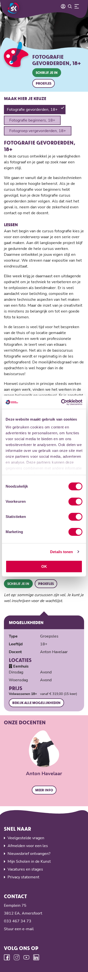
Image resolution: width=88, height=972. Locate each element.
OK (44, 566)
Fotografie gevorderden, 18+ (32, 109)
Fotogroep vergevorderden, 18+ (37, 131)
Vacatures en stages (25, 869)
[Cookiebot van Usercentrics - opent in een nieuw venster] (62, 402)
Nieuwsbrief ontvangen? (29, 853)
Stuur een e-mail (19, 929)
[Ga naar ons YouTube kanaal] (26, 957)
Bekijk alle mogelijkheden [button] (36, 703)
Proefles (43, 83)
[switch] (75, 501)
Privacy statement (23, 877)
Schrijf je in (47, 72)
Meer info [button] (44, 790)
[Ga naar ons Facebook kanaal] (7, 957)
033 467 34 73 (17, 921)
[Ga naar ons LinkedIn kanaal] (36, 957)
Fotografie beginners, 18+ (32, 120)
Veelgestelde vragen (26, 838)
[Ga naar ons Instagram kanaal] (17, 957)
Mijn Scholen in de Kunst (29, 861)
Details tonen (61, 552)
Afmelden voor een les (28, 846)
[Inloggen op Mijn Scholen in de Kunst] (63, 6)
